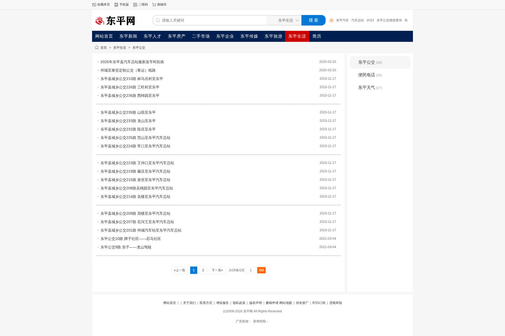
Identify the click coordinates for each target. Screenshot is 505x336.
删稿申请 (272, 303)
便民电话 (370, 75)
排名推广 (302, 303)
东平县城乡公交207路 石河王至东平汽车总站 (137, 222)
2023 (370, 20)
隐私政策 (239, 303)
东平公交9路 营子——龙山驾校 (126, 247)
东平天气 (370, 87)
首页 (103, 47)
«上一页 (179, 270)
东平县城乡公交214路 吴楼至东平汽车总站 (135, 196)
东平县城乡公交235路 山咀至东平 (128, 112)
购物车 (162, 4)
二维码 (143, 4)
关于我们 (189, 303)
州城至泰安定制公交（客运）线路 (128, 70)
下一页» (217, 270)
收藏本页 (103, 4)
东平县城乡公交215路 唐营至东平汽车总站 (135, 180)
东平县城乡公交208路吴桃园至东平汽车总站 (136, 188)
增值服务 (222, 303)
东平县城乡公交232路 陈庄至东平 (128, 129)
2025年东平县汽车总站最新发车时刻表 (132, 62)
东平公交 (139, 47)
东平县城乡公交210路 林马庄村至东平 (131, 79)
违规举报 (335, 303)
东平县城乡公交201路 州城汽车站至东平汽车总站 (140, 230)
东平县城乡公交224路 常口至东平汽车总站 (135, 146)
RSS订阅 (318, 303)
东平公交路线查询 (389, 20)
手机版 (124, 4)
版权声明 (255, 303)
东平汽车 (342, 20)
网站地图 (285, 303)
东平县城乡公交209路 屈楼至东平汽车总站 (135, 213)
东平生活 (119, 47)
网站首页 (169, 303)
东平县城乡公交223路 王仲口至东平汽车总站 (137, 163)
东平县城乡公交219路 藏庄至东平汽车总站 (135, 171)
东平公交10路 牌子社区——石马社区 (130, 239)
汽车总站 (357, 20)
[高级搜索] (330, 20)
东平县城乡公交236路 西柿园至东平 (129, 95)
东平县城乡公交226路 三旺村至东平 (129, 87)
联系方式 (206, 303)
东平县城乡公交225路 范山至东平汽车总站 (135, 138)
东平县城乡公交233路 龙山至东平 (128, 121)
